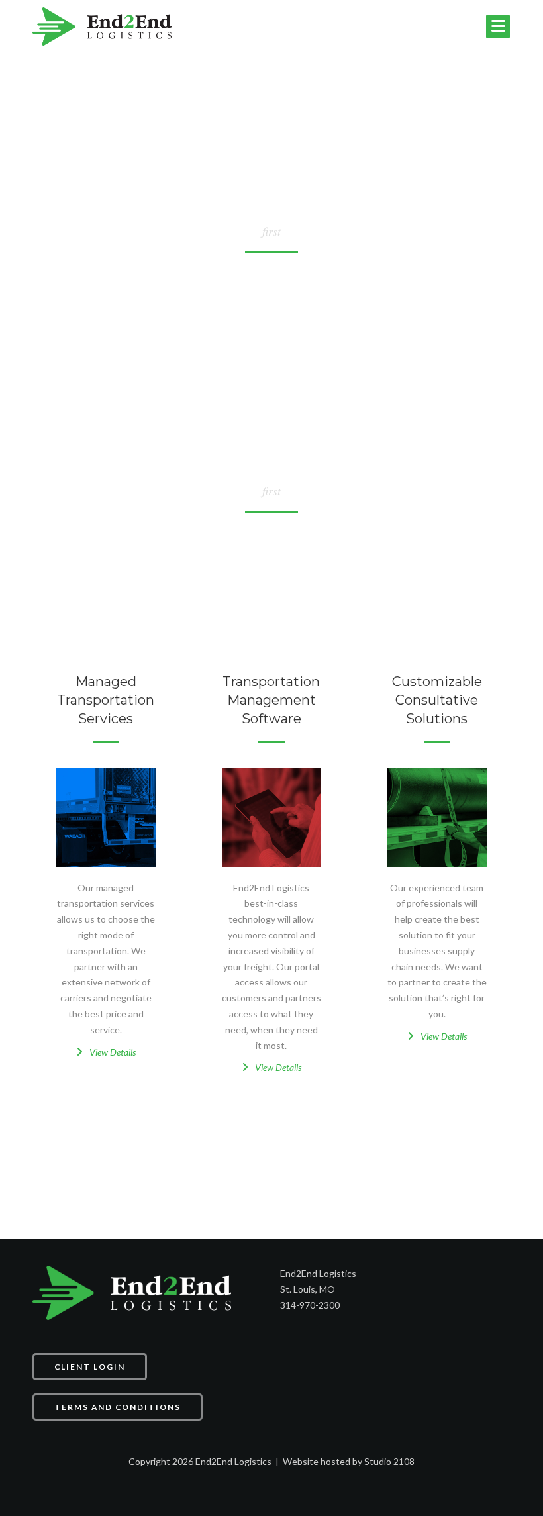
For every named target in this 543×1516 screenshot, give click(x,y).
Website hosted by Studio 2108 (349, 1461)
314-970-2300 (310, 1305)
